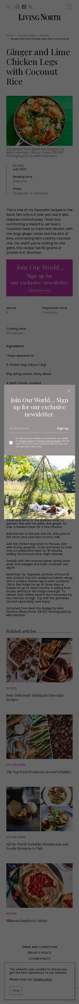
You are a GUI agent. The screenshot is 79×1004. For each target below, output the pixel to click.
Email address (19, 430)
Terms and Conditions (49, 441)
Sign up (62, 428)
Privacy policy (26, 441)
